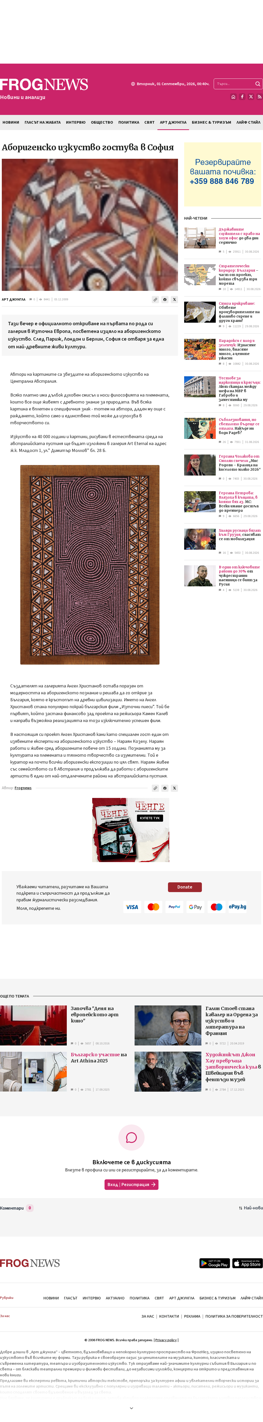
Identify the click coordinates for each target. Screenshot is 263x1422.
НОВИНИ (51, 1298)
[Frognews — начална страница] (30, 1263)
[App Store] (247, 1263)
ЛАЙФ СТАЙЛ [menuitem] (248, 122)
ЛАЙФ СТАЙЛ (252, 1298)
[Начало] (233, 96)
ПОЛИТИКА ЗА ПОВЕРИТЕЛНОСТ (234, 1316)
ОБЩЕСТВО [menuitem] (102, 122)
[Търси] (258, 84)
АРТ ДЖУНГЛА (13, 299)
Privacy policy (166, 1340)
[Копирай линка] (155, 299)
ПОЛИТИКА (139, 1298)
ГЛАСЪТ (71, 1298)
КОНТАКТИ (169, 1316)
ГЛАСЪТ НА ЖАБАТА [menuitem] (43, 122)
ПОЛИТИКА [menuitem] (128, 122)
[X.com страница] (251, 96)
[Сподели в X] (174, 299)
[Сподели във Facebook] (164, 299)
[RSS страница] (259, 96)
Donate (184, 887)
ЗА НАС (148, 1316)
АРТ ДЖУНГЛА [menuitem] (173, 122)
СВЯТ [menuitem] (149, 122)
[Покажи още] (131, 1408)
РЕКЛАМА (192, 1316)
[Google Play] (214, 1263)
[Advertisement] (131, 31)
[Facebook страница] (242, 96)
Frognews (23, 788)
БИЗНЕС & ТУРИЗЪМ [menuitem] (211, 122)
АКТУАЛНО (115, 1298)
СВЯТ (159, 1298)
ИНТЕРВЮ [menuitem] (76, 122)
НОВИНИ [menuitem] (11, 122)
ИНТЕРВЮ (92, 1298)
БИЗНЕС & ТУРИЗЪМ (218, 1298)
